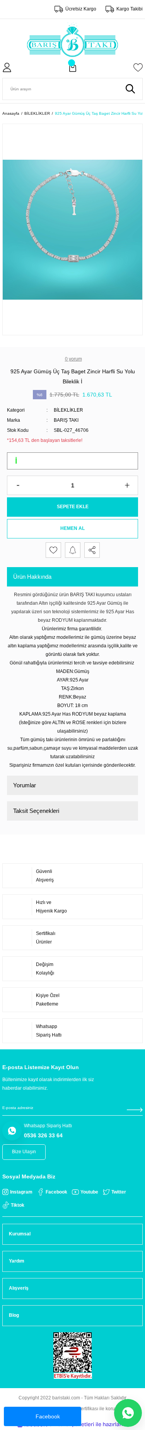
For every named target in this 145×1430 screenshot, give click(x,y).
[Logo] (72, 39)
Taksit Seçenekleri (36, 810)
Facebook (48, 1416)
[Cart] (72, 67)
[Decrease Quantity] (18, 485)
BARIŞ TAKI (66, 420)
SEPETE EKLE (73, 506)
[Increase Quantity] (127, 485)
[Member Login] (7, 67)
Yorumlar (24, 785)
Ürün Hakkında (32, 576)
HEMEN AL (72, 528)
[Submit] (134, 1110)
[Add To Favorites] (53, 550)
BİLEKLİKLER (68, 410)
